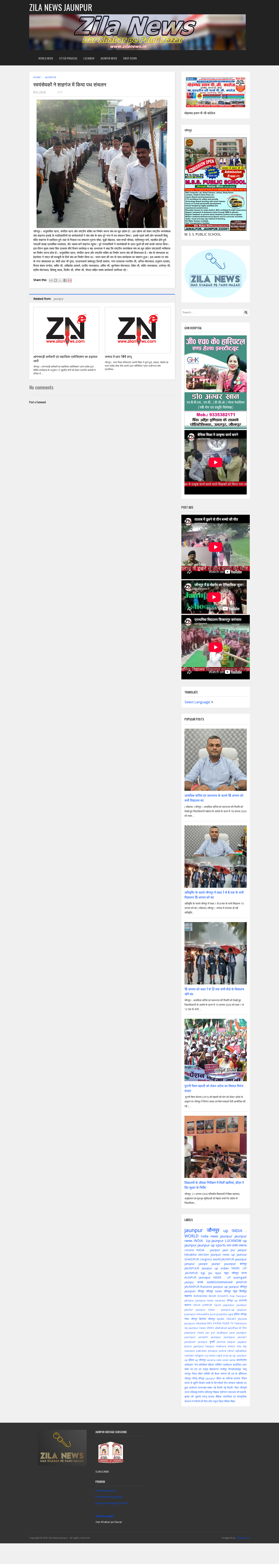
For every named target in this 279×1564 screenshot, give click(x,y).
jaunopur (190, 1337)
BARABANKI (200, 1296)
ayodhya (233, 1328)
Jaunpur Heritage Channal (111, 1503)
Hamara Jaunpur (105, 1490)
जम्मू (245, 1369)
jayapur (242, 1342)
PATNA (217, 1323)
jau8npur (222, 1332)
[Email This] (51, 280)
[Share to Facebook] (65, 280)
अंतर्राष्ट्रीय (241, 1360)
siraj (225, 1355)
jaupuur (242, 1309)
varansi (211, 1360)
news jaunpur (221, 1236)
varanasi (220, 1300)
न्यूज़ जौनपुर (231, 1273)
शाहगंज (188, 1296)
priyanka (221, 1314)
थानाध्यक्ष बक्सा (205, 1387)
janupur (189, 1264)
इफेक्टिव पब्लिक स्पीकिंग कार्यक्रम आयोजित (220, 1364)
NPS (209, 1323)
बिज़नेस (202, 1319)
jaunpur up (206, 1245)
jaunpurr (190, 1291)
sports (221, 1245)
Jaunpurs (189, 1323)
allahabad (221, 1328)
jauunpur (230, 1264)
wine (232, 1360)
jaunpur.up (227, 1309)
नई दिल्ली (217, 1387)
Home (37, 77)
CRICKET (231, 1319)
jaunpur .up (220, 1287)
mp (245, 1346)
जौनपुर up (232, 1300)
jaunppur (229, 1337)
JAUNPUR (227, 1259)
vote (219, 1360)
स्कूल (215, 1401)
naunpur (189, 1351)
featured (206, 1287)
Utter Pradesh (68, 58)
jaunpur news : (207, 1309)
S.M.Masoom (243, 1537)
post (212, 1314)
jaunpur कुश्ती (206, 1342)
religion (199, 1355)
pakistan (201, 1351)
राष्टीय (201, 1392)
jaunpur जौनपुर (238, 1287)
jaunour (242, 1254)
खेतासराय (214, 1369)
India (204, 1236)
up (225, 1230)
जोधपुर (187, 1378)
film (244, 1328)
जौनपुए (243, 1314)
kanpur (209, 1346)
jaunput (216, 1254)
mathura (221, 1346)
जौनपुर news (214, 1291)
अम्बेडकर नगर (191, 1364)
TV (231, 1323)
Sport (217, 1305)
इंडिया (237, 1314)
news (210, 1300)
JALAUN (242, 1319)
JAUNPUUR (191, 1268)
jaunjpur (242, 1332)
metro (231, 1346)
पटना (244, 1273)
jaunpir (203, 1264)
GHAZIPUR (191, 1259)
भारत (186, 1392)
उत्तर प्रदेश (232, 1245)
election (203, 1254)
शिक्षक (216, 1392)
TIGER (225, 1323)
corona (189, 1250)
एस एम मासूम (201, 1369)
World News (45, 58)
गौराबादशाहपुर (234, 1369)
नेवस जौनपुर (190, 1319)
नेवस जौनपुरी (240, 1387)
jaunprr (242, 1337)
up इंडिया (189, 1360)
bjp (203, 1273)
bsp (232, 1296)
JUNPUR (207, 1305)
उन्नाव (200, 1282)
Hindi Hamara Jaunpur (109, 1497)
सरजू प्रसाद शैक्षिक (212, 1396)
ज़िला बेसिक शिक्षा (227, 1401)
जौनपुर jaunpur (206, 1378)
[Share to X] (60, 280)
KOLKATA (223, 1296)
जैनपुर (201, 1291)
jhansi (188, 1346)
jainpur (242, 1250)
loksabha (190, 1254)
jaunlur (188, 1309)
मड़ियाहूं (193, 1392)
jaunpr (216, 1264)
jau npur (214, 1273)
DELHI (196, 1305)
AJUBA (220, 1319)
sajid (219, 1355)
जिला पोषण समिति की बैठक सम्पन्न (209, 1373)
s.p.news (210, 1355)
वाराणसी (243, 1300)
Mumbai (201, 1323)
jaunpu (189, 1282)
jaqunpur (228, 1305)
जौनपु (194, 1378)
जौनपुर (213, 1230)
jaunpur (50, 77)
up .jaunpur (239, 1355)
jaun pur (228, 1250)
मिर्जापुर (243, 1291)
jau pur (210, 1332)
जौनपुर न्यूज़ (230, 1291)
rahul (230, 1351)
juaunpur (190, 1314)
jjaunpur (199, 1346)
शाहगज (187, 1305)
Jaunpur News (108, 58)
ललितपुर (208, 1392)
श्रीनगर (224, 1392)
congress (206, 1259)
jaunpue (200, 1300)
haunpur (241, 1296)
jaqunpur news (194, 1332)
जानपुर (187, 1373)
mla (239, 1346)
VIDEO (210, 1328)
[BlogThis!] (56, 280)
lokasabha (202, 1314)
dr (240, 1328)
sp (230, 1355)
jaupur (231, 1342)
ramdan (189, 1355)
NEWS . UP (222, 1277)
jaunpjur (216, 1337)
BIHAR (212, 1296)
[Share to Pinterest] (70, 280)
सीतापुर (211, 1319)
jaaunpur (241, 1259)
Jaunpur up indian (215, 1268)
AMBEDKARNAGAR (220, 1282)
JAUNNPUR (191, 1287)
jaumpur (242, 1305)
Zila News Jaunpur (104, 1516)
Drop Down (130, 58)
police (222, 1351)
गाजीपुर (223, 1369)
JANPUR (241, 1282)
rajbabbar (241, 1351)
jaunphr (203, 1337)
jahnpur (189, 1300)
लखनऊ (243, 1245)
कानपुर (243, 1264)
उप (191, 1369)
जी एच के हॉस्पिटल (237, 1373)
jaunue (221, 1342)
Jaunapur (205, 1277)
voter (225, 1360)
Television (240, 1323)
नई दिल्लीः (228, 1387)
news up (229, 1254)
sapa (230, 1314)
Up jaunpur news (195, 1328)
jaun (232, 1332)
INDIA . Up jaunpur (209, 1240)
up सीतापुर (200, 1360)
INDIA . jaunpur (208, 1250)
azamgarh (240, 1277)
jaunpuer (190, 1342)
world (217, 1259)
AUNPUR (190, 1277)
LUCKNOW (233, 1240)
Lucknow (88, 58)
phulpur (213, 1351)
